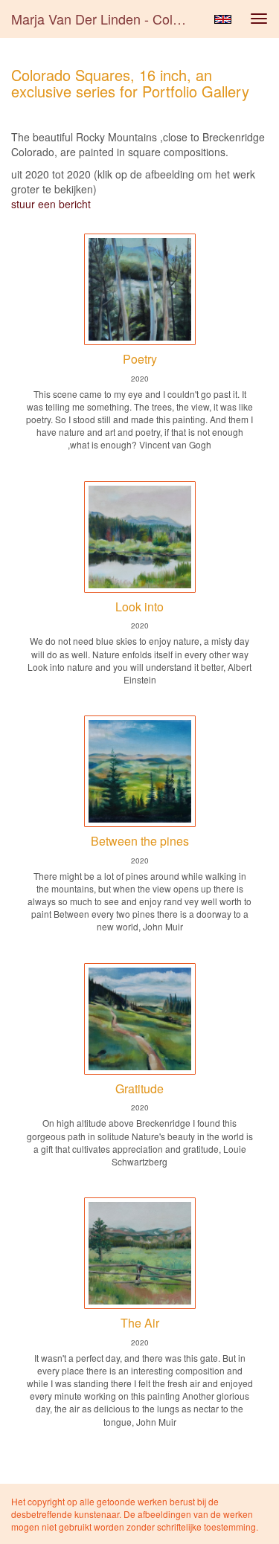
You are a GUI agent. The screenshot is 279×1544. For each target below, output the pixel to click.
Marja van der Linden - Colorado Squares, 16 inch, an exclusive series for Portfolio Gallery (106, 18)
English (222, 19)
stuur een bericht (51, 203)
